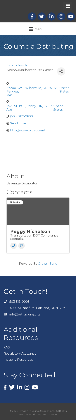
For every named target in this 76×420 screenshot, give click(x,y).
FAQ (7, 347)
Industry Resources (18, 359)
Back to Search (16, 65)
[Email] (21, 246)
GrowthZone (47, 263)
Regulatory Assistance (20, 353)
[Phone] (13, 246)
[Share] (61, 71)
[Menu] (67, 6)
